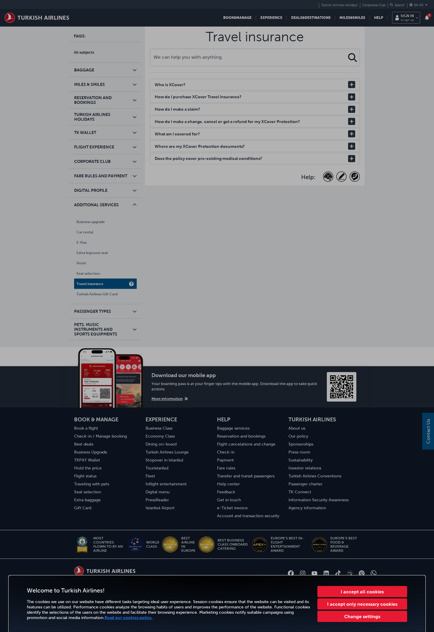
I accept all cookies (362, 591)
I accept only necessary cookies (362, 604)
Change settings (362, 616)
